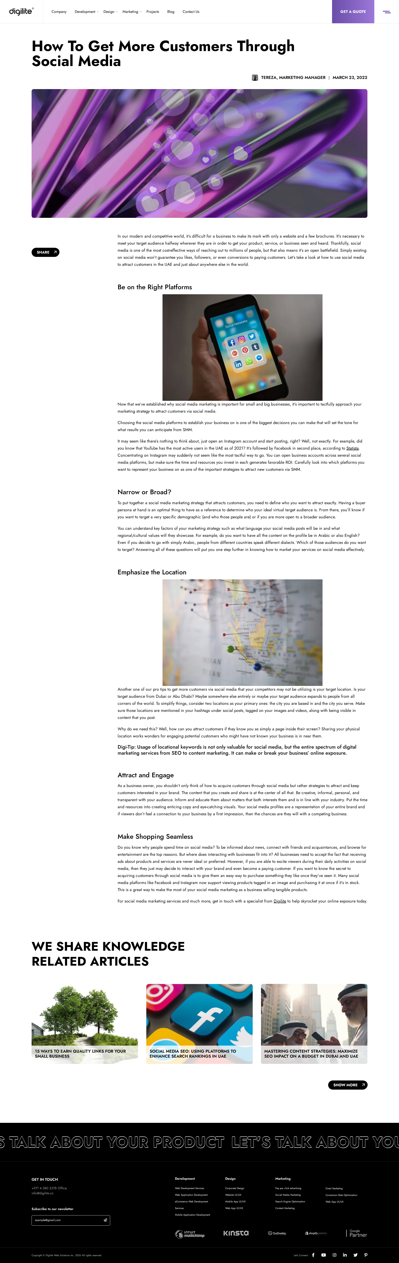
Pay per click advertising (288, 1188)
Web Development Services (189, 1188)
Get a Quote (353, 11)
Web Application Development (191, 1195)
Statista (352, 448)
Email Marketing (334, 1188)
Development (85, 11)
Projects (153, 11)
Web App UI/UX (234, 1208)
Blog (170, 11)
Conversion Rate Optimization (341, 1195)
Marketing (130, 11)
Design (108, 11)
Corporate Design (234, 1188)
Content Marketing (285, 1208)
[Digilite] (21, 11)
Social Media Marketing (288, 1195)
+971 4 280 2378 (44, 1188)
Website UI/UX (233, 1195)
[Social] (316, 1255)
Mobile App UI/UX (235, 1201)
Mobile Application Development (192, 1215)
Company (59, 11)
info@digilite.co (42, 1193)
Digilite (280, 901)
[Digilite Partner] (189, 1234)
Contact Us (191, 11)
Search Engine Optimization (290, 1201)
